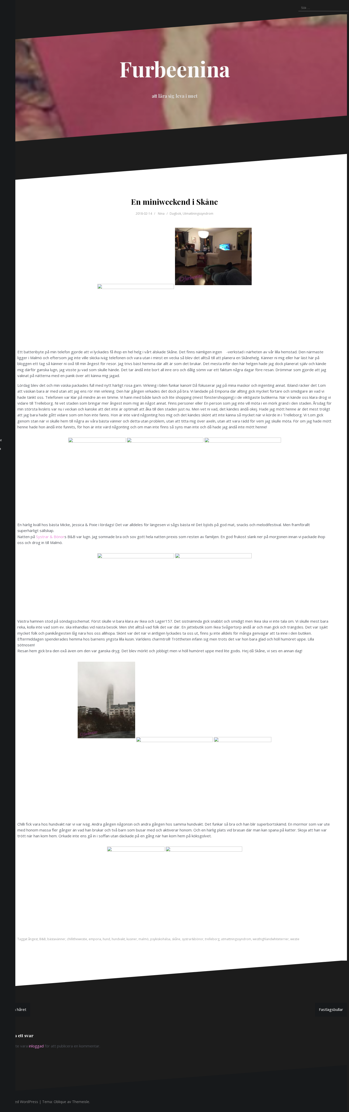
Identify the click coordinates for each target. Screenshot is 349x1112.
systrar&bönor (192, 939)
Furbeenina (174, 69)
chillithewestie (77, 939)
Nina (161, 213)
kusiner (131, 939)
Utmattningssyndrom (198, 213)
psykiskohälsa (160, 939)
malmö (143, 939)
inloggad (36, 1045)
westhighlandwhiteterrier (271, 939)
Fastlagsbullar (331, 1009)
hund (106, 939)
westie (294, 939)
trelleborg (212, 939)
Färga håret (16, 1009)
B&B (42, 939)
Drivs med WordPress (20, 1101)
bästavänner (56, 939)
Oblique (60, 1101)
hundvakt (118, 939)
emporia (95, 939)
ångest (33, 939)
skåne (176, 939)
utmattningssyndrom (236, 939)
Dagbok (175, 213)
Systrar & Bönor (50, 536)
